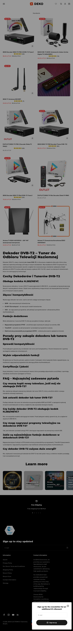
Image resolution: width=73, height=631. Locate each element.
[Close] (68, 606)
